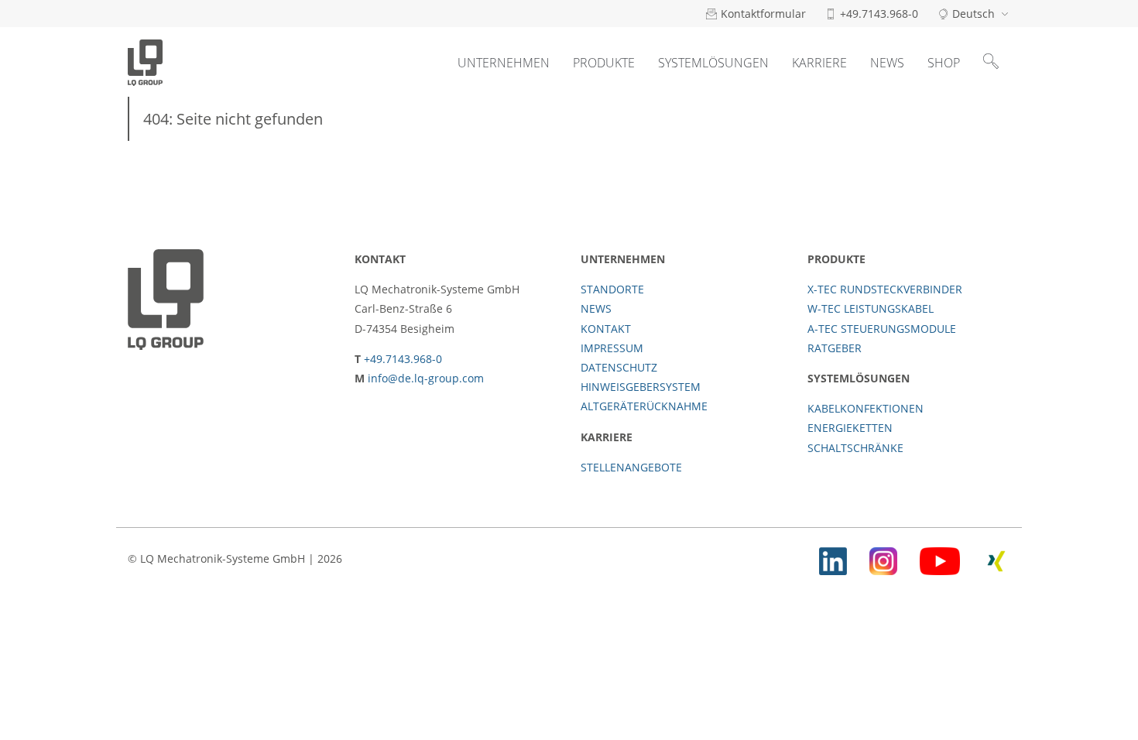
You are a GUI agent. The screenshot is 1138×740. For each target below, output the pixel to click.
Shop (943, 62)
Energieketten (713, 163)
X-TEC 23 (775, 154)
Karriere (819, 62)
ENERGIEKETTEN (850, 427)
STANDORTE (612, 289)
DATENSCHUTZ (619, 367)
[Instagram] (883, 558)
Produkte (604, 62)
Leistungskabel (631, 186)
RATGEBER (834, 348)
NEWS (596, 308)
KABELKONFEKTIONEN (865, 408)
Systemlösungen (713, 62)
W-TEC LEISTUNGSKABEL (870, 308)
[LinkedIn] (833, 558)
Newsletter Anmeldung (917, 157)
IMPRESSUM (612, 348)
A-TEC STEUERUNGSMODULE (881, 328)
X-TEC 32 (775, 190)
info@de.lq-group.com (426, 378)
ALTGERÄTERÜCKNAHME (644, 406)
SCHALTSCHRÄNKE (855, 447)
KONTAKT (606, 328)
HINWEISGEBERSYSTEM (641, 386)
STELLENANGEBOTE (631, 467)
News (887, 62)
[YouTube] (940, 558)
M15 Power (616, 150)
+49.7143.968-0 (403, 358)
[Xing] (996, 558)
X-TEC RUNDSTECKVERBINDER (884, 289)
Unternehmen (504, 62)
